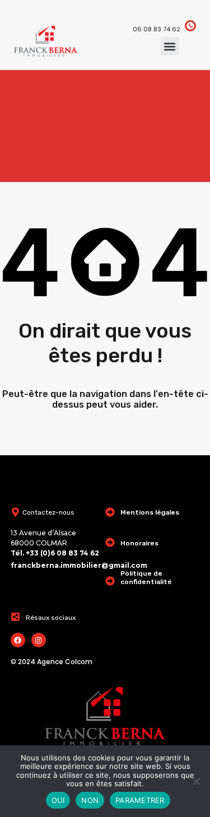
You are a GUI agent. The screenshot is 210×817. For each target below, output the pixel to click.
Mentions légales (149, 512)
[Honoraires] (110, 542)
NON (90, 800)
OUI (58, 800)
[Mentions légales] (110, 512)
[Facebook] (18, 640)
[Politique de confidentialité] (110, 581)
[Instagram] (38, 640)
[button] (170, 46)
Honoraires (139, 543)
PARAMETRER (140, 800)
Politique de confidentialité (146, 577)
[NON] (196, 782)
